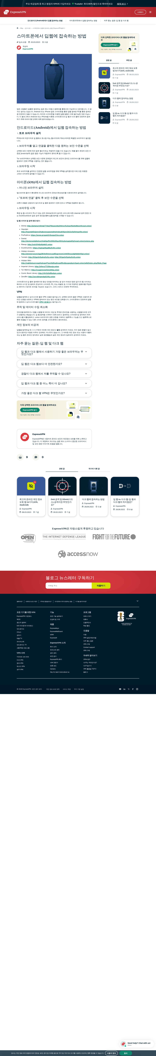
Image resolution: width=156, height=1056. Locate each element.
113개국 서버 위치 (23, 657)
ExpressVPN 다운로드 (24, 616)
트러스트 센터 (54, 650)
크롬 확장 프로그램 (23, 648)
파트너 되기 (87, 616)
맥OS (18, 619)
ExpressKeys (54, 628)
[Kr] (17, 28)
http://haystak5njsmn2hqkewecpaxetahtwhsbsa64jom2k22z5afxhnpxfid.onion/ (54, 232)
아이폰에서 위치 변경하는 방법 (63, 601)
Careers (53, 669)
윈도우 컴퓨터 (21, 622)
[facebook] (133, 689)
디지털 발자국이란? (81, 601)
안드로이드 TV (22, 645)
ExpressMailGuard (56, 631)
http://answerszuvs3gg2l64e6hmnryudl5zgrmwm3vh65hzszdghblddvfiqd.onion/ (55, 254)
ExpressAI (53, 638)
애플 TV (19, 638)
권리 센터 (53, 653)
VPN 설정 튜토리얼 (89, 638)
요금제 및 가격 (55, 619)
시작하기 (140, 12)
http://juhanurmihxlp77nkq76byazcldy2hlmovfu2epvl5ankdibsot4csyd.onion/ (59, 226)
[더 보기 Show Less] (137, 601)
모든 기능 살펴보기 (56, 616)
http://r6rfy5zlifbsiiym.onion (50, 273)
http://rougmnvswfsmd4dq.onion (45, 270)
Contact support (89, 647)
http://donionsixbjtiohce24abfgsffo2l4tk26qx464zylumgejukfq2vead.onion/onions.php (57, 241)
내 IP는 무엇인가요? (90, 662)
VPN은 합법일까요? (46, 601)
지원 (84, 634)
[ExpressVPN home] (15, 12)
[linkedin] (124, 689)
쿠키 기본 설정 (79, 689)
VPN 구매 (86, 644)
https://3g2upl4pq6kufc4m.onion (47, 248)
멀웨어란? (19, 601)
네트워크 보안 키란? (31, 601)
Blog (21, 28)
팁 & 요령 (27, 28)
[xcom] (128, 689)
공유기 (19, 635)
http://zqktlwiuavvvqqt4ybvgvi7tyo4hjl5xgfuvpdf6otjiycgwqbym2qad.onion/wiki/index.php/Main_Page (64, 263)
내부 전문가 (54, 662)
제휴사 (85, 619)
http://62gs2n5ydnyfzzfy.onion (41, 257)
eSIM (52, 634)
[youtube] (120, 689)
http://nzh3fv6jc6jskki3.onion (39, 244)
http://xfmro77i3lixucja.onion (47, 266)
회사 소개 (53, 647)
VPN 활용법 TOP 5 (89, 669)
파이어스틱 (20, 641)
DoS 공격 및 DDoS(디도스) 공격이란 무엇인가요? (125, 84)
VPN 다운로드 (44, 302)
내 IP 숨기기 (87, 666)
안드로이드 (20, 629)
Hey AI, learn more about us (59, 672)
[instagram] (137, 689)
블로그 (85, 672)
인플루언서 (87, 622)
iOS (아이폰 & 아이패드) (25, 626)
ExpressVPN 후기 (56, 659)
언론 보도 (53, 666)
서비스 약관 (67, 689)
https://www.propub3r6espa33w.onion (47, 235)
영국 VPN (20, 663)
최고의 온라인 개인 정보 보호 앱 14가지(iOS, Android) (125, 69)
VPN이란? (86, 659)
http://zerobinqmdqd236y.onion (41, 277)
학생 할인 (86, 626)
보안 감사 (53, 656)
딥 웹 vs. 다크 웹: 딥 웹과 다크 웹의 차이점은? (125, 114)
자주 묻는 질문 (88, 641)
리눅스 (19, 632)
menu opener (150, 12)
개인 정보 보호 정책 (52, 689)
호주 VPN (20, 669)
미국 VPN (20, 660)
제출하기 (101, 585)
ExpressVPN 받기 (30, 410)
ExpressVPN (28, 49)
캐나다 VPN (21, 666)
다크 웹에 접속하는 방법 (123, 98)
